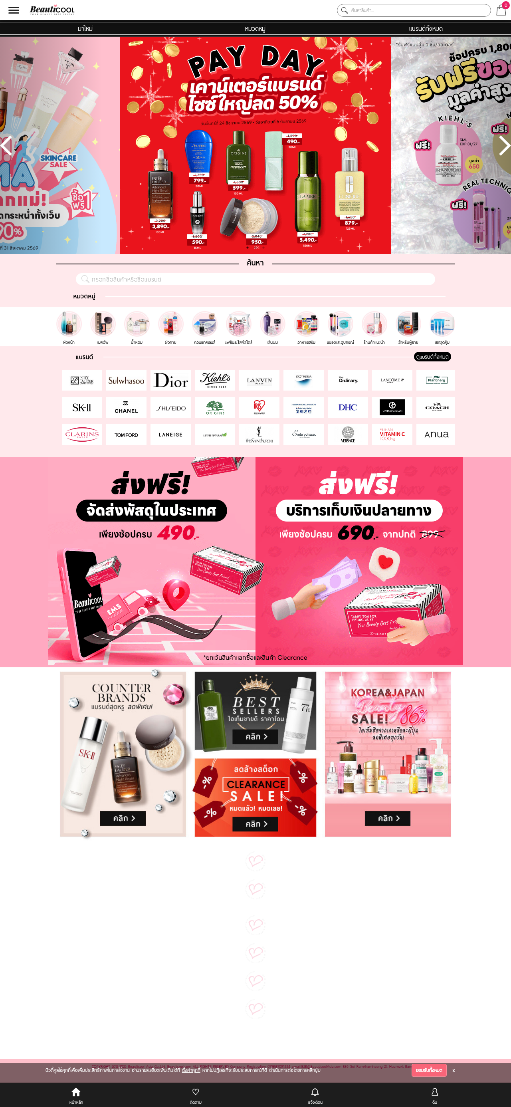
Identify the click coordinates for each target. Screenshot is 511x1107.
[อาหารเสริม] (308, 314)
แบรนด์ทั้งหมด (426, 28)
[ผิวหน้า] (70, 314)
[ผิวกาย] (172, 314)
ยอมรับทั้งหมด (429, 1070)
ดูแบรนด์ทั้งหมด (432, 356)
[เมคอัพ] (104, 314)
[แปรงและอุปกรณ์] (341, 314)
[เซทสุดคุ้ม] (442, 314)
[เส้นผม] (274, 314)
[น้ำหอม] (138, 314)
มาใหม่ (85, 28)
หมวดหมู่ (255, 28)
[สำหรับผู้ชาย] (409, 314)
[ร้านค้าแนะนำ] (375, 314)
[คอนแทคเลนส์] (206, 314)
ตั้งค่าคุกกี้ (191, 1070)
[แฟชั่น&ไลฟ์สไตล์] (240, 314)
